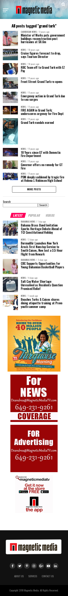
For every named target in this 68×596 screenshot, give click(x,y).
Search (7, 202)
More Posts (34, 189)
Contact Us (48, 576)
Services (32, 576)
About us (19, 576)
